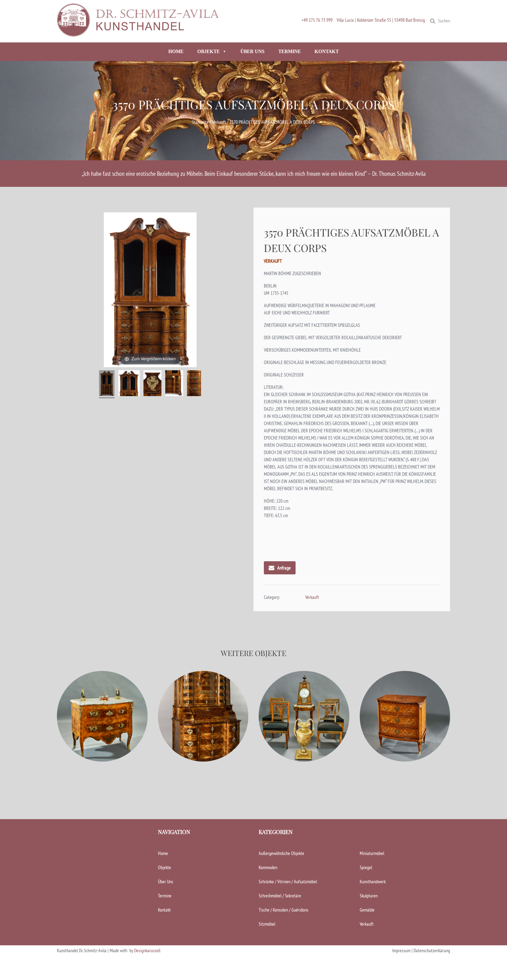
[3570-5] (194, 384)
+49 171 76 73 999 (316, 20)
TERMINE (289, 51)
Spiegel (366, 867)
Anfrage (284, 568)
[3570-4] (174, 384)
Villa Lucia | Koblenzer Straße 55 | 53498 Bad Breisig (381, 20)
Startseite (200, 122)
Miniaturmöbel (372, 853)
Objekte (164, 867)
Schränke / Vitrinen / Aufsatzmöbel (288, 881)
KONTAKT (327, 51)
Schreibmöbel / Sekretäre (280, 896)
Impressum (401, 950)
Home (163, 853)
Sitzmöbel (267, 924)
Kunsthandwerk (373, 881)
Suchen (444, 21)
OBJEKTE (208, 51)
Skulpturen (369, 896)
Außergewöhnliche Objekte (281, 853)
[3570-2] (129, 384)
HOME (175, 51)
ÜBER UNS (252, 51)
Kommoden (268, 867)
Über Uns (165, 881)
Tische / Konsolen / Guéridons (283, 910)
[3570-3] (152, 384)
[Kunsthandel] (139, 33)
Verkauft (219, 122)
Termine (164, 896)
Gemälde (367, 910)
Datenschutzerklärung (432, 950)
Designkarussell (147, 950)
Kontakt (164, 910)
